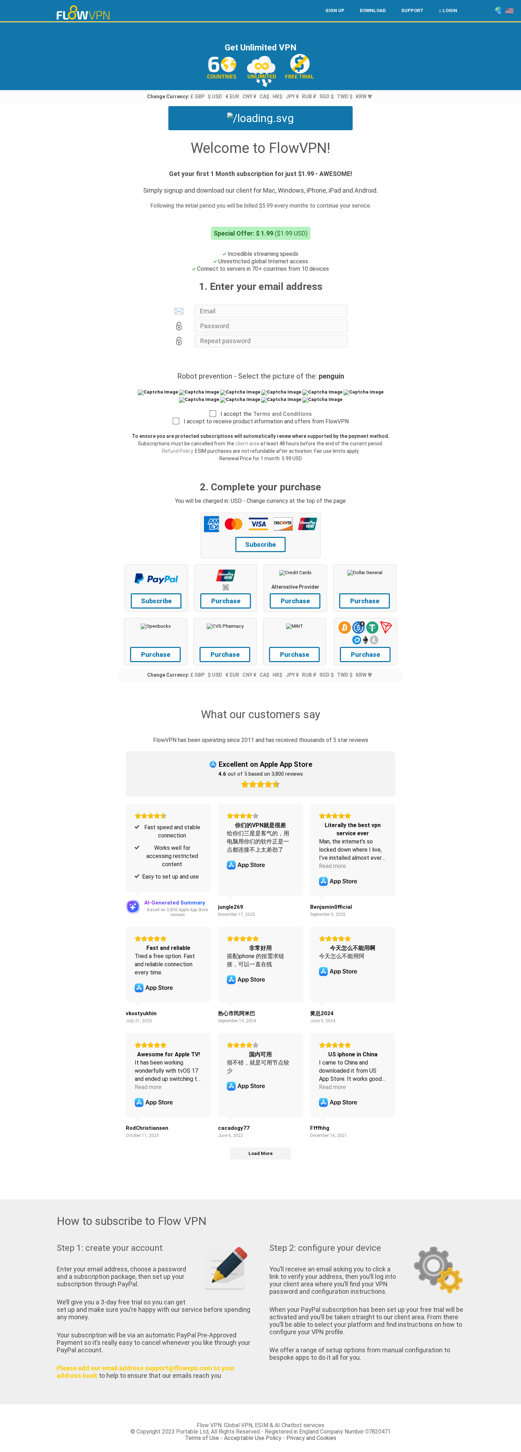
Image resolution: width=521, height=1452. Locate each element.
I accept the (264, 414)
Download (373, 10)
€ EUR (232, 96)
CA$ (264, 96)
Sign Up (334, 10)
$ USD (215, 96)
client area (247, 443)
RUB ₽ (309, 96)
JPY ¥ (292, 96)
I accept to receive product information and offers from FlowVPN (264, 421)
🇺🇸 (509, 10)
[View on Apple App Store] (246, 865)
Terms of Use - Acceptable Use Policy (233, 1438)
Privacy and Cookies (311, 1438)
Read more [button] (332, 866)
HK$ (277, 96)
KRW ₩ (364, 96)
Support (412, 10)
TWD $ (345, 96)
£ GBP (197, 96)
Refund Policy (177, 451)
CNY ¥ (249, 96)
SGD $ (326, 96)
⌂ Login (448, 10)
